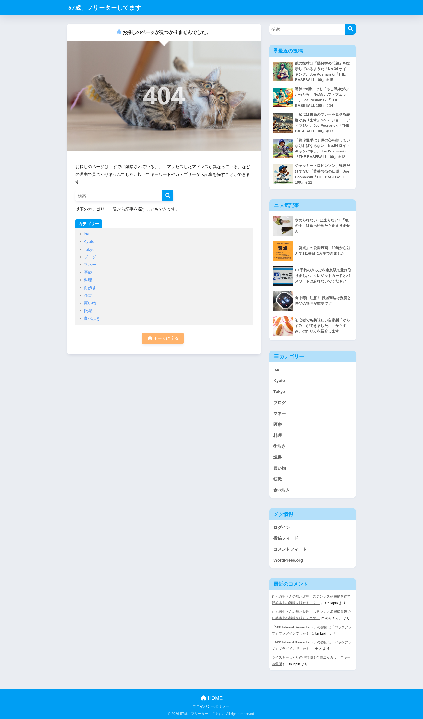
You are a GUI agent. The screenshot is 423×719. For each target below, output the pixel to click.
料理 (88, 280)
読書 (88, 295)
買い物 (90, 303)
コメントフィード (290, 549)
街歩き (90, 287)
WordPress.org (288, 560)
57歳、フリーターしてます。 (107, 7)
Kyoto (89, 241)
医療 (88, 272)
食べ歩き (92, 318)
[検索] (167, 195)
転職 (88, 310)
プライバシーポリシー (210, 706)
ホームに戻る (165, 338)
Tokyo (89, 249)
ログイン (281, 527)
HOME (214, 698)
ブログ (90, 257)
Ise (86, 234)
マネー (90, 264)
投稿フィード (285, 538)
